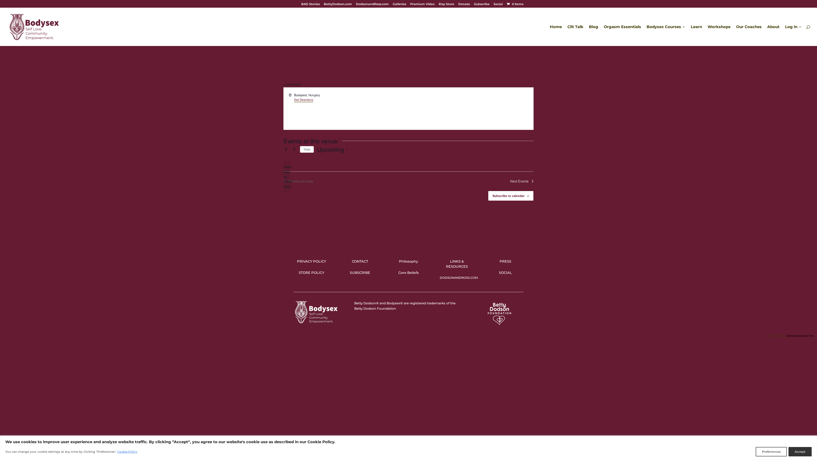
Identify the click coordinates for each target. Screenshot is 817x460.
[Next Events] (294, 149)
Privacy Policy (311, 261)
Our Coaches (749, 27)
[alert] (286, 176)
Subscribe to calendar (508, 196)
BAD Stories (310, 4)
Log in (791, 27)
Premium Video (422, 4)
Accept (800, 452)
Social (498, 4)
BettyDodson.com (338, 4)
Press (505, 261)
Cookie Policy (127, 452)
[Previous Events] (286, 149)
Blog (593, 27)
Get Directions (303, 100)
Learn (696, 27)
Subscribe (482, 4)
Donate (464, 4)
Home (556, 27)
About (773, 27)
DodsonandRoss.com (372, 4)
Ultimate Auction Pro (800, 335)
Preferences (771, 452)
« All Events (292, 84)
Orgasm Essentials (622, 27)
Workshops (719, 27)
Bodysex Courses (664, 27)
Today (306, 149)
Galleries (399, 4)
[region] (408, 448)
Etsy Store (446, 4)
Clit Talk (575, 27)
